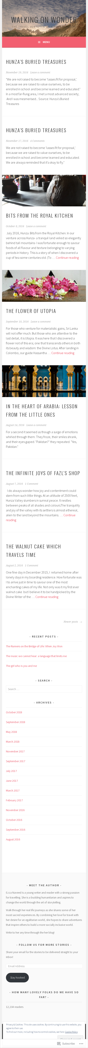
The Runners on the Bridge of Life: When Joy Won (34, 646)
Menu (46, 42)
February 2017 (14, 800)
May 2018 (11, 732)
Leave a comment (40, 72)
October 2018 (14, 712)
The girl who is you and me (21, 666)
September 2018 (15, 722)
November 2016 (15, 810)
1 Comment (31, 483)
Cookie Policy (71, 1031)
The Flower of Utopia (31, 310)
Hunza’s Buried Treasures (36, 61)
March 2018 (12, 741)
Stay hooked (17, 977)
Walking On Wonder (44, 19)
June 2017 (12, 781)
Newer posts (71, 621)
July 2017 (11, 771)
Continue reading (67, 257)
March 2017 (12, 790)
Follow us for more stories (44, 945)
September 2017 (15, 761)
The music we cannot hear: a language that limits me (36, 656)
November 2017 (15, 751)
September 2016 (15, 829)
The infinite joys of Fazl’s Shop (43, 473)
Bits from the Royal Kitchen (39, 215)
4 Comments (37, 141)
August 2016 (13, 839)
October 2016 (14, 820)
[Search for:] (44, 689)
